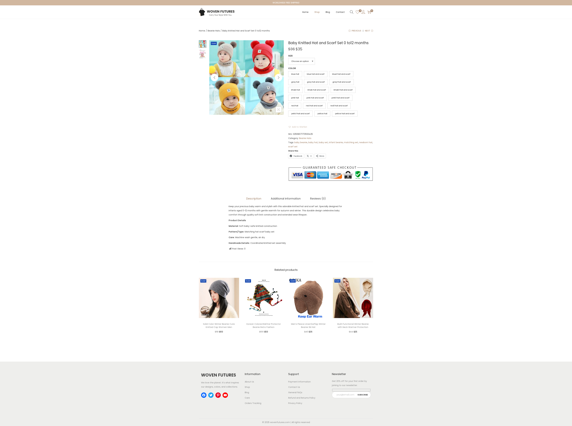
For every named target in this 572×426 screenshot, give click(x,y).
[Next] (278, 77)
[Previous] (214, 77)
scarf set (292, 146)
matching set (351, 142)
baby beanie (300, 142)
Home (202, 30)
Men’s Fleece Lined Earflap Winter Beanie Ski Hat (308, 326)
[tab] (253, 199)
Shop (247, 387)
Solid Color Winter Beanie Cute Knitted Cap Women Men (219, 326)
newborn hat (365, 142)
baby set (323, 142)
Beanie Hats (214, 30)
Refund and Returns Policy (301, 397)
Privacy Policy (295, 403)
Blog (247, 392)
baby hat (313, 142)
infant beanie (336, 142)
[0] (357, 12)
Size (290, 55)
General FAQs (295, 392)
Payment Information (299, 381)
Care (247, 397)
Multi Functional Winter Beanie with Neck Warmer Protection (353, 326)
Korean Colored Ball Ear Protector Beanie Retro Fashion (264, 326)
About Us (249, 381)
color (292, 68)
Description (253, 198)
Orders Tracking (253, 403)
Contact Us (294, 387)
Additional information (286, 198)
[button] (297, 127)
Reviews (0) (318, 198)
